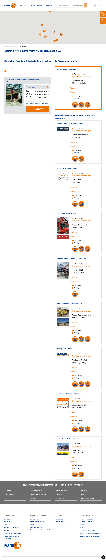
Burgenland (10, 495)
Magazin (49, 5)
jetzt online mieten (37, 109)
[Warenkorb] (95, 5)
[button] (61, 34)
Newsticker (59, 519)
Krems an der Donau (38, 495)
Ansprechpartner (86, 522)
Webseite (73, 88)
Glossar (32, 525)
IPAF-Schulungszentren (88, 530)
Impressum (8, 519)
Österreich (60, 495)
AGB (5, 525)
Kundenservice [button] (36, 5)
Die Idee (82, 525)
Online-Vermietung (86, 519)
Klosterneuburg (36, 491)
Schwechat (60, 498)
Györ (7, 498)
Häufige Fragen (35, 519)
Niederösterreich (62, 491)
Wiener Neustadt (87, 498)
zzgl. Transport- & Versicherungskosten (37, 103)
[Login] (100, 5)
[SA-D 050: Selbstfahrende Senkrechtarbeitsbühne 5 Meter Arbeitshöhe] (14, 95)
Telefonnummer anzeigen (81, 77)
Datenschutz (8, 530)
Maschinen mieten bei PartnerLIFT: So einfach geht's (40, 528)
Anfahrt (76, 99)
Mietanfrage (74, 92)
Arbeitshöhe (9, 67)
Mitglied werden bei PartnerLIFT (90, 533)
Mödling (34, 498)
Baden (8, 491)
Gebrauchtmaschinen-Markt (90, 536)
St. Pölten (84, 491)
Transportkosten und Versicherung (12, 537)
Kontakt (7, 522)
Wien (83, 495)
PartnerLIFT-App (60, 522)
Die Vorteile (84, 528)
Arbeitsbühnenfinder (37, 522)
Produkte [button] (23, 5)
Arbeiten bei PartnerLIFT (12, 533)
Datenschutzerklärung (12, 528)
